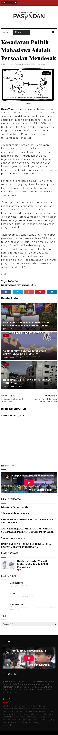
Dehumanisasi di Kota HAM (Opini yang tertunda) (27, 381)
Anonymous (16, 583)
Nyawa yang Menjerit (13, 537)
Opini (43, 64)
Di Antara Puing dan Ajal (15, 507)
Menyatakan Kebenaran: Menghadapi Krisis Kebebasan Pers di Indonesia (27, 324)
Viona (13, 594)
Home (6, 32)
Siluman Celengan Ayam (15, 513)
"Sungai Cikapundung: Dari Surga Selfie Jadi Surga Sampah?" (24, 353)
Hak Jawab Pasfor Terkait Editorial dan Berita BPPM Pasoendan (32, 564)
